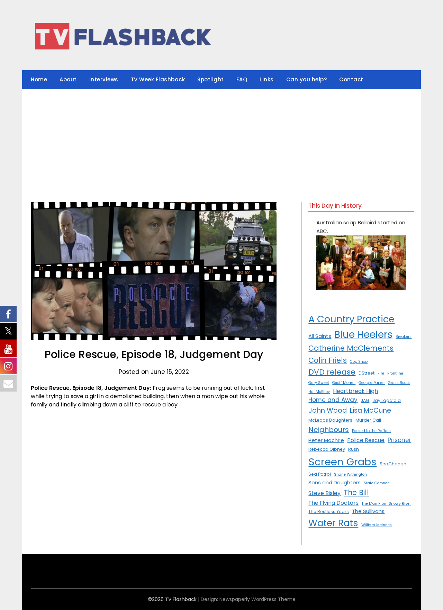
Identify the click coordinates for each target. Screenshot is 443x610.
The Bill (356, 492)
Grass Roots (399, 382)
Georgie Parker (372, 382)
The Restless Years (328, 511)
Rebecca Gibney (326, 449)
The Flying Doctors (333, 503)
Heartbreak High (355, 391)
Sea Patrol (319, 474)
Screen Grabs (342, 462)
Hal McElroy (319, 391)
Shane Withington (350, 474)
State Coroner (376, 483)
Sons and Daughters (334, 482)
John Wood (327, 410)
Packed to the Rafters (371, 430)
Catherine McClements (351, 348)
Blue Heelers (363, 334)
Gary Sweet (318, 382)
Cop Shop (359, 361)
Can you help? (306, 79)
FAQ (241, 79)
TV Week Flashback (158, 79)
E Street (366, 373)
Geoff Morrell (343, 382)
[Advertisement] (221, 141)
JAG (365, 400)
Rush (353, 449)
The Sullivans (368, 511)
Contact (351, 79)
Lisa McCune (370, 410)
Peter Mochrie (326, 440)
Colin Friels (327, 360)
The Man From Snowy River (386, 503)
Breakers (404, 336)
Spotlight (210, 79)
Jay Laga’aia (386, 400)
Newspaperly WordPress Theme (257, 599)
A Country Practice (351, 319)
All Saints (319, 336)
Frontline (395, 373)
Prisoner (399, 440)
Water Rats (333, 523)
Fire (381, 373)
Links (267, 79)
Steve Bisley (324, 493)
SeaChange (393, 464)
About (68, 79)
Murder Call (368, 420)
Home (39, 79)
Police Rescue (366, 440)
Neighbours (328, 429)
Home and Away (333, 400)
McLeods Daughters (330, 420)
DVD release (331, 372)
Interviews (103, 79)
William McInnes (376, 525)
